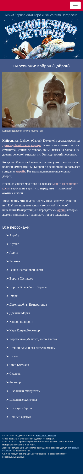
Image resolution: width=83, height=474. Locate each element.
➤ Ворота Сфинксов (19, 278)
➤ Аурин (12, 252)
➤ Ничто (12, 356)
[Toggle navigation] (75, 5)
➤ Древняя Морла (18, 313)
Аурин (61, 210)
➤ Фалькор (13, 382)
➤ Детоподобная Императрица (26, 304)
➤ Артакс (12, 244)
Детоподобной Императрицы (21, 145)
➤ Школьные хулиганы (21, 399)
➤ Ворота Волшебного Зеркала (26, 287)
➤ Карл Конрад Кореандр (23, 330)
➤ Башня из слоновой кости (24, 269)
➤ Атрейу (12, 235)
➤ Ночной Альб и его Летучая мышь (30, 347)
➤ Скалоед (13, 373)
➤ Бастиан (13, 261)
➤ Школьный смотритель (23, 391)
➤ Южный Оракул (18, 416)
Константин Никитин (46, 435)
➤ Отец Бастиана (17, 365)
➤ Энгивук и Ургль (19, 408)
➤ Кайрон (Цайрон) (19, 321)
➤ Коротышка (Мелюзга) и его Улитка (31, 339)
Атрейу (20, 171)
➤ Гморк (12, 295)
